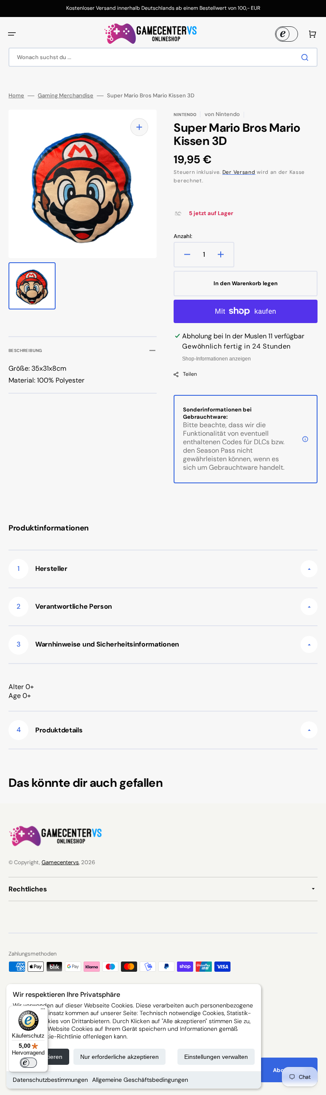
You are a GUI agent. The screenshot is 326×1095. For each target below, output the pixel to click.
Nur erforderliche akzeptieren (119, 1056)
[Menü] (43, 1011)
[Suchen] (306, 57)
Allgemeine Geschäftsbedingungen (140, 1080)
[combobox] (163, 57)
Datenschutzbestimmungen (50, 1080)
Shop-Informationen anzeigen (216, 359)
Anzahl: (183, 236)
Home (16, 95)
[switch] (28, 1063)
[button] (12, 34)
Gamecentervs (60, 862)
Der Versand (239, 172)
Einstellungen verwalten (216, 1056)
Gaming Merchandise (65, 95)
